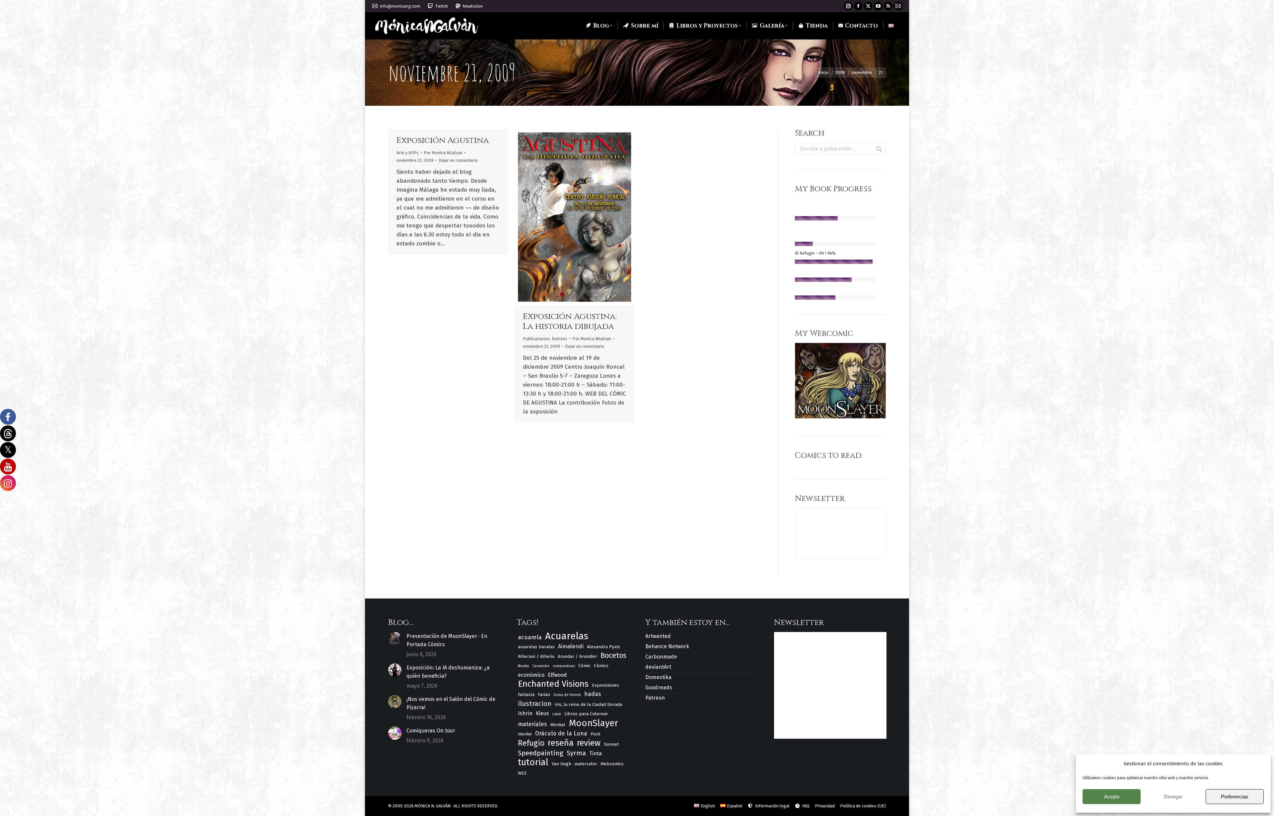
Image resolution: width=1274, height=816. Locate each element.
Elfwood (557, 675)
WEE (522, 773)
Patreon (655, 698)
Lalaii (556, 714)
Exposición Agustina (442, 140)
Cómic (584, 665)
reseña (561, 743)
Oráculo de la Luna (561, 733)
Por (443, 152)
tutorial (533, 762)
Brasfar (523, 666)
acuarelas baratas (536, 647)
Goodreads (658, 687)
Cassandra (540, 666)
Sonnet (611, 744)
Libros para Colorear (586, 714)
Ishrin (525, 713)
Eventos (559, 338)
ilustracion (534, 704)
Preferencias (1234, 796)
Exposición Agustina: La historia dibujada (570, 321)
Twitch (441, 6)
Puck (595, 734)
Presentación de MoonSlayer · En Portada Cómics (446, 640)
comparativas (564, 666)
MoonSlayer (593, 723)
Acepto (1111, 796)
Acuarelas (566, 636)
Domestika (658, 677)
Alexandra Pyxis (603, 647)
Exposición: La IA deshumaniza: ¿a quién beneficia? (448, 671)
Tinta (595, 753)
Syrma (576, 753)
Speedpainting (540, 753)
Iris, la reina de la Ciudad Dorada (588, 704)
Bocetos (613, 656)
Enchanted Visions (553, 684)
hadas (592, 694)
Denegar (1173, 796)
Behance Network (667, 646)
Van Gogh (561, 764)
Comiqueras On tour (430, 730)
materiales (532, 724)
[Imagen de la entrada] (394, 638)
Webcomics (612, 764)
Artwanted (658, 636)
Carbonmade (661, 657)
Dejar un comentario (458, 160)
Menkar (558, 724)
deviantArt (658, 667)
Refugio (531, 743)
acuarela (530, 637)
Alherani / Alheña (536, 656)
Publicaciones (536, 338)
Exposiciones (605, 685)
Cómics (601, 665)
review (589, 743)
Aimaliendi (571, 646)
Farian (544, 694)
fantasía (526, 694)
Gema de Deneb (567, 695)
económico (531, 675)
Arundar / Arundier (577, 656)
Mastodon (473, 6)
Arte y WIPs (407, 152)
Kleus (542, 713)
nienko (525, 734)
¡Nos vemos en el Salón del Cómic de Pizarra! (450, 703)
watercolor (586, 764)
